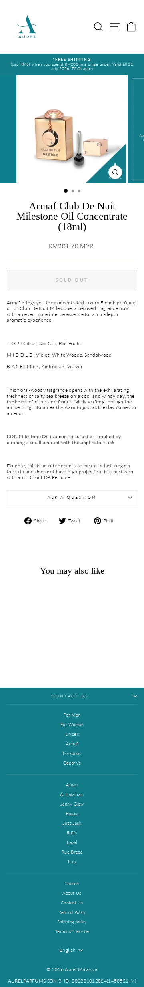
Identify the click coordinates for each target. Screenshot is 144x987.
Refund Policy (72, 912)
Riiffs (72, 832)
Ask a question (72, 497)
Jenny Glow (72, 803)
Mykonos (72, 753)
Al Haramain (72, 794)
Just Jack (72, 823)
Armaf (72, 743)
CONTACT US (70, 696)
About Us (71, 893)
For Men (71, 714)
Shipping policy (72, 921)
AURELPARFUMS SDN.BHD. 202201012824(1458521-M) (72, 981)
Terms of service (72, 931)
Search (72, 883)
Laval (72, 842)
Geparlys (72, 762)
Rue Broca (72, 851)
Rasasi (72, 813)
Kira (72, 861)
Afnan (72, 784)
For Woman (72, 724)
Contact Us (72, 902)
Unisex (72, 734)
